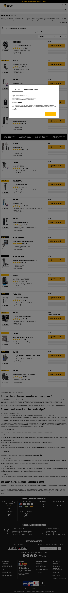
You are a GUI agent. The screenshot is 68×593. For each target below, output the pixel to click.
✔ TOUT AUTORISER (50, 114)
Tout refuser (17, 89)
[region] (34, 101)
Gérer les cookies (17, 114)
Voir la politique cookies (17, 102)
